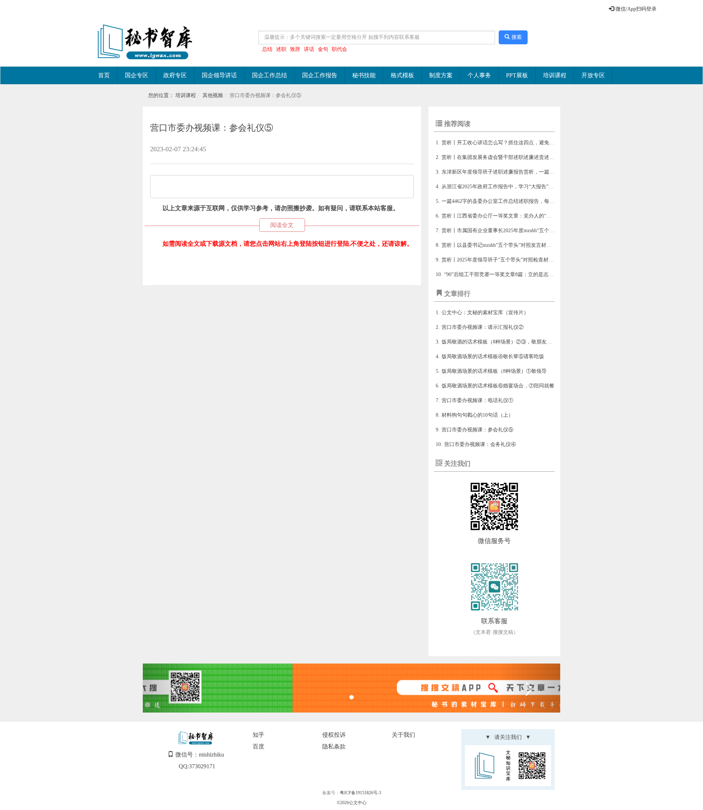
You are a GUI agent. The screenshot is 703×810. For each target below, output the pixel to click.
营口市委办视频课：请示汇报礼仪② (483, 327)
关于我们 (403, 735)
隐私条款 (334, 746)
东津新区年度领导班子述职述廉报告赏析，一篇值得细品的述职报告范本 (524, 172)
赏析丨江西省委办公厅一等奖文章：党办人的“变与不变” (505, 216)
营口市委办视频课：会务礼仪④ (480, 444)
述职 (281, 49)
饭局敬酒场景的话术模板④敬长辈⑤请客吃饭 (493, 356)
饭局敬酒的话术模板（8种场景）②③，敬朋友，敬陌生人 (507, 342)
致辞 (295, 49)
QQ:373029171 (197, 766)
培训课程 (554, 75)
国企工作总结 (269, 75)
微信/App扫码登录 (635, 9)
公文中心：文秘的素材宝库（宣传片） (485, 312)
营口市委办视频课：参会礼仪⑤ (477, 429)
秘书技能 (364, 75)
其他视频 (212, 95)
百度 (258, 746)
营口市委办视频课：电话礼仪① (477, 400)
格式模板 (402, 75)
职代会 (339, 49)
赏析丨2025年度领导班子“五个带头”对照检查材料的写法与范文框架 (518, 260)
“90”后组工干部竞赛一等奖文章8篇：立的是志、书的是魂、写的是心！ (524, 274)
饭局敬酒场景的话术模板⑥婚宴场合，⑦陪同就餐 (498, 386)
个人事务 (479, 75)
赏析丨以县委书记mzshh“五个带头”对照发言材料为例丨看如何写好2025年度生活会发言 (540, 245)
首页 (104, 75)
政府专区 (175, 75)
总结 (267, 49)
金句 (323, 49)
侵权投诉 (334, 735)
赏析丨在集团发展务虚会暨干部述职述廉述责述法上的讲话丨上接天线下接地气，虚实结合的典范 (552, 157)
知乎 (258, 735)
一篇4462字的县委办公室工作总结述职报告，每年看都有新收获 (513, 201)
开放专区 (593, 75)
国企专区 (136, 75)
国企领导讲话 (219, 75)
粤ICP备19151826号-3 (360, 792)
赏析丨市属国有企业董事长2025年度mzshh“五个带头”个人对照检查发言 (522, 230)
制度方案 (441, 75)
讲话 (309, 49)
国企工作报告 (319, 75)
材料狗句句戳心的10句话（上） (477, 415)
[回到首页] (143, 42)
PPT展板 (517, 75)
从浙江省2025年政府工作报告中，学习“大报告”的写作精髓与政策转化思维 (526, 186)
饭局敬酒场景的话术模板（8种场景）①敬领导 (494, 371)
